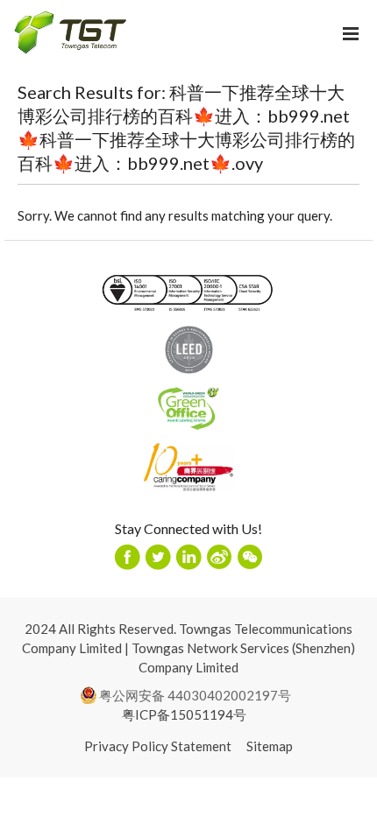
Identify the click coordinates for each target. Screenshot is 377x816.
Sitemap (269, 746)
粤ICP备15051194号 (184, 714)
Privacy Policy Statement (157, 746)
